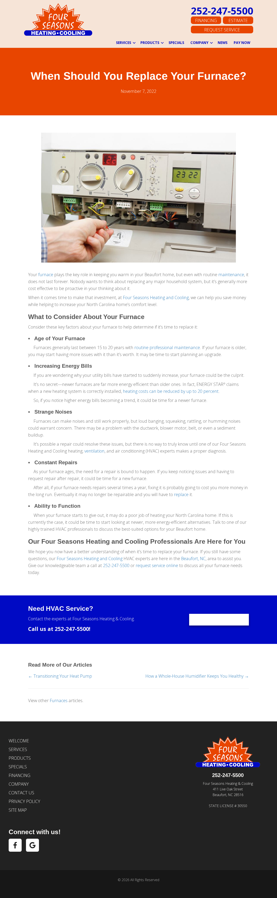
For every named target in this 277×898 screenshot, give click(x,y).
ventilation (94, 451)
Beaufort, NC (193, 558)
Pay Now (242, 42)
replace (181, 494)
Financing (206, 20)
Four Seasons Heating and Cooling (156, 297)
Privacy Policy (24, 801)
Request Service (222, 30)
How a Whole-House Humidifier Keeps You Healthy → (197, 676)
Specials (176, 42)
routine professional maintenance (167, 347)
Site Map (18, 810)
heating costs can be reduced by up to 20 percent (171, 391)
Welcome (19, 741)
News (222, 42)
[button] (134, 43)
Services (123, 42)
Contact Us (21, 793)
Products (149, 42)
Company (199, 42)
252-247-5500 (222, 10)
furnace (45, 274)
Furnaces (59, 700)
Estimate (238, 20)
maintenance (231, 274)
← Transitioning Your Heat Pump (60, 676)
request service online (157, 565)
